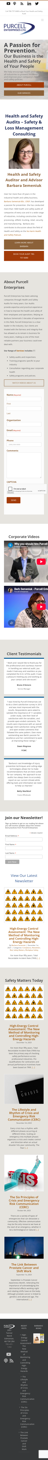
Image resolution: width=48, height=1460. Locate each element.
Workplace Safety (31, 950)
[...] (38, 958)
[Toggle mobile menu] (42, 20)
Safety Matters (19, 950)
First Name (10, 844)
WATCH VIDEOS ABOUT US (24, 383)
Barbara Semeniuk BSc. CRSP (17, 201)
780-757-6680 (14, 11)
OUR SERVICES (24, 93)
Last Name (10, 853)
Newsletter (36, 948)
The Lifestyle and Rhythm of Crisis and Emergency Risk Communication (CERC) (24, 1114)
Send (13, 500)
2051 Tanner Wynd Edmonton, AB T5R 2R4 (9, 1336)
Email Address (12, 836)
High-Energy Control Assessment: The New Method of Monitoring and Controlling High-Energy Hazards (24, 935)
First (9, 403)
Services (20, 350)
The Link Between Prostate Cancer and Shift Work (24, 1267)
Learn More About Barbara (24, 244)
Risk (11, 950)
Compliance (26, 948)
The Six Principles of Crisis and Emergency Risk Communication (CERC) (24, 1202)
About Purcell (24, 85)
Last (8, 413)
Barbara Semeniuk (18, 945)
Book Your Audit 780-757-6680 (24, 256)
